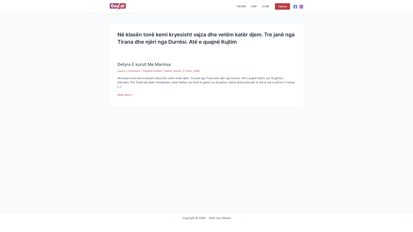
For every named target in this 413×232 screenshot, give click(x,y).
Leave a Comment (128, 70)
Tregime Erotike (152, 70)
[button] (282, 6)
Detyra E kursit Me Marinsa (144, 64)
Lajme (265, 6)
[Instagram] (301, 7)
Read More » (125, 94)
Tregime (241, 6)
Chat (254, 6)
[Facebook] (295, 7)
